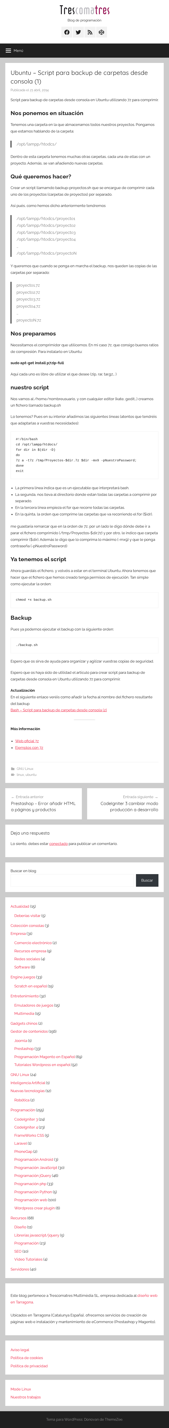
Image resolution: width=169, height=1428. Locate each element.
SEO (18, 1251)
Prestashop (24, 1048)
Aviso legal (20, 1350)
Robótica (21, 1100)
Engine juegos (23, 977)
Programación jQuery (32, 1175)
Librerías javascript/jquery (36, 1235)
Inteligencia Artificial (28, 1083)
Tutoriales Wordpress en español (42, 1064)
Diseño (20, 1227)
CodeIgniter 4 (26, 1127)
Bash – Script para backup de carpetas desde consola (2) (59, 710)
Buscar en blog (23, 871)
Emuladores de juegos (33, 1005)
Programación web (30, 1200)
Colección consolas (27, 925)
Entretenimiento (25, 996)
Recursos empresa (30, 951)
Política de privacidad (29, 1366)
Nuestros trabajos (26, 1397)
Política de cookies (27, 1358)
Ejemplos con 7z (29, 747)
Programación (23, 1110)
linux (20, 775)
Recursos (18, 1218)
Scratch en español (30, 986)
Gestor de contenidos (29, 1031)
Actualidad (20, 906)
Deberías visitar (27, 915)
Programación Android (33, 1159)
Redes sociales (27, 959)
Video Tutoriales (28, 1259)
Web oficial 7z (27, 741)
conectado (58, 843)
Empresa (18, 933)
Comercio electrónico (33, 943)
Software (22, 967)
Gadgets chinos (24, 1023)
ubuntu (31, 775)
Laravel (20, 1143)
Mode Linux (21, 1389)
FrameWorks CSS (29, 1135)
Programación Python (33, 1192)
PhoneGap (23, 1151)
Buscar (147, 880)
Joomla (20, 1040)
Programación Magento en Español (44, 1057)
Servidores (20, 1269)
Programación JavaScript (35, 1167)
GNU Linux (25, 769)
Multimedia (24, 1013)
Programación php (30, 1184)
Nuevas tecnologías (28, 1091)
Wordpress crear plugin (34, 1208)
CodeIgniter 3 (26, 1119)
